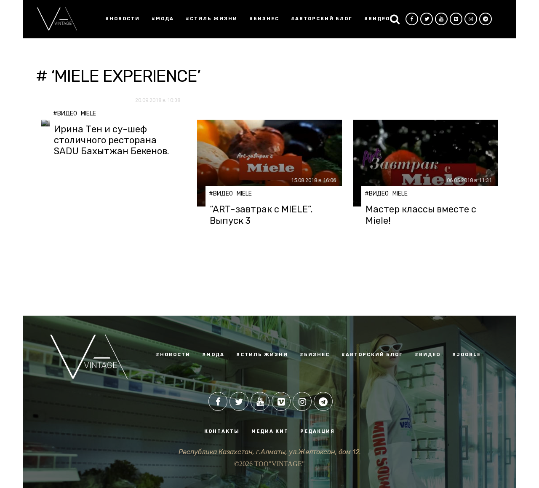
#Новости (122, 18)
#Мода (163, 18)
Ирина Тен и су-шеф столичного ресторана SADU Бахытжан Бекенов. (111, 140)
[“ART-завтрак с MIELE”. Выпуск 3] (269, 163)
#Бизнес (264, 18)
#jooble (466, 354)
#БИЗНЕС (315, 354)
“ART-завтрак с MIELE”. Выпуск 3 (261, 215)
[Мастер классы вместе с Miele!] (425, 163)
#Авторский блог (321, 18)
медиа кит (269, 431)
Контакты (222, 431)
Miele (88, 113)
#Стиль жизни (211, 18)
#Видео (377, 18)
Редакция (317, 431)
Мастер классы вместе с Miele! (421, 215)
